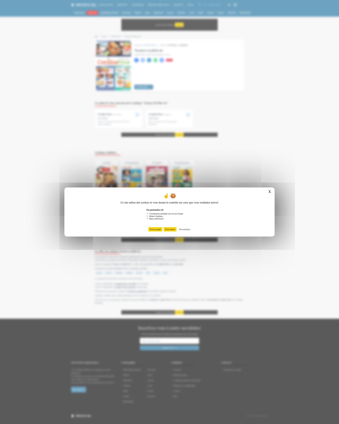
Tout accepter (155, 229)
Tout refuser (170, 229)
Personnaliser (184, 229)
